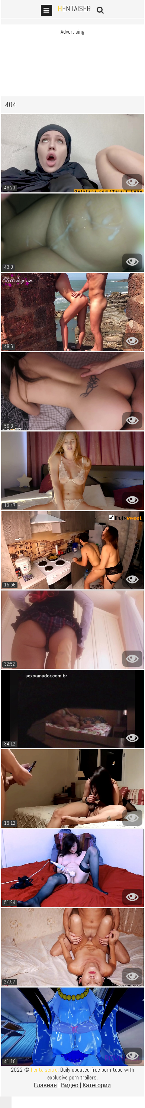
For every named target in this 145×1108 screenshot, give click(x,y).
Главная (45, 1085)
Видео (69, 1085)
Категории (97, 1085)
